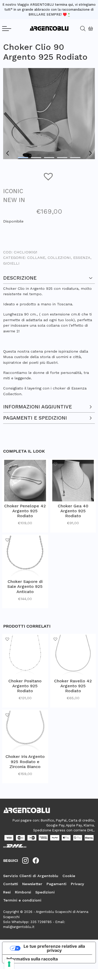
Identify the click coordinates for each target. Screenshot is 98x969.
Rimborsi (23, 892)
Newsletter (32, 884)
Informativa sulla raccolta (32, 958)
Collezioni (59, 257)
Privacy (77, 884)
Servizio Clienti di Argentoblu (30, 876)
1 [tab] (23, 157)
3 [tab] (49, 157)
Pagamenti (56, 884)
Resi (7, 892)
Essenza (81, 257)
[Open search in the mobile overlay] (80, 28)
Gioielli (11, 263)
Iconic (13, 191)
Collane (36, 257)
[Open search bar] (84, 28)
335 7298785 (41, 922)
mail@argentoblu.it (18, 927)
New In (14, 200)
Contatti (10, 884)
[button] (49, 176)
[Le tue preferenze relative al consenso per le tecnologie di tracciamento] (9, 964)
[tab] (49, 334)
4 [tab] (62, 157)
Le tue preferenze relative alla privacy (54, 948)
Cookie (68, 876)
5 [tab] (75, 157)
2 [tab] (36, 157)
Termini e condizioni (22, 900)
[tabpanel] (49, 113)
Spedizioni (45, 892)
